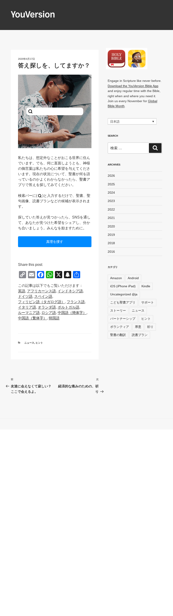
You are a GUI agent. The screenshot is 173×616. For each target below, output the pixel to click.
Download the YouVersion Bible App (133, 86)
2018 (111, 243)
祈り (150, 327)
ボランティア (119, 327)
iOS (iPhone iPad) (123, 286)
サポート (147, 302)
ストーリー (118, 310)
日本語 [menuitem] (115, 121)
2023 (111, 201)
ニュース (29, 342)
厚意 (138, 327)
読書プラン (140, 335)
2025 (111, 184)
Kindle (145, 286)
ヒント (39, 342)
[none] (132, 121)
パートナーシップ (122, 318)
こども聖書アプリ (122, 302)
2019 (111, 235)
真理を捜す (54, 242)
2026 (111, 175)
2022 (111, 209)
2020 (111, 226)
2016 (111, 251)
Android (133, 278)
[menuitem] (21, 291)
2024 (111, 192)
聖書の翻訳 (118, 335)
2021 (111, 218)
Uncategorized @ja (123, 294)
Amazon (116, 278)
